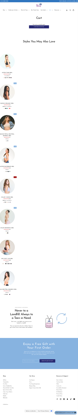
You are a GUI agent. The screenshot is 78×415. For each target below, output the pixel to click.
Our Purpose (32, 380)
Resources (57, 10)
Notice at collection (31, 411)
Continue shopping (39, 26)
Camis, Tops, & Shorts (7, 391)
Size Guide (43, 10)
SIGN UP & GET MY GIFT (47, 360)
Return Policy (59, 389)
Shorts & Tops (24, 10)
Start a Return (59, 380)
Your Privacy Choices (43, 411)
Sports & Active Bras (7, 389)
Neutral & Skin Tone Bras (8, 387)
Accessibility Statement (61, 387)
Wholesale (5, 397)
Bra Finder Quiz (35, 10)
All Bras (4, 380)
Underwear (5, 393)
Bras (4, 10)
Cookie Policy (59, 395)
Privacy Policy (59, 393)
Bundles (4, 395)
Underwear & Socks (13, 10)
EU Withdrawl (59, 391)
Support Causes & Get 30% (35, 387)
